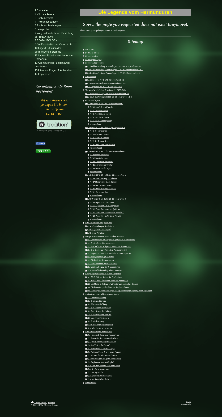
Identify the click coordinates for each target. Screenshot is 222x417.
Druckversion (40, 402)
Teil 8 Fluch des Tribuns (99, 137)
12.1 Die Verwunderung (96, 297)
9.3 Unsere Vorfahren (96, 233)
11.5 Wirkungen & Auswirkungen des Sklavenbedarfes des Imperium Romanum (119, 290)
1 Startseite (89, 49)
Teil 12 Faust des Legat (99, 158)
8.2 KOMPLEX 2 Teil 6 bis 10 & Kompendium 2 (106, 127)
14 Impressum (90, 382)
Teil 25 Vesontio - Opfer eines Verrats (105, 216)
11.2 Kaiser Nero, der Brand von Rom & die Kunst (107, 280)
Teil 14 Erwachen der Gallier (101, 165)
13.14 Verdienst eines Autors (98, 379)
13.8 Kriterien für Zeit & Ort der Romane (104, 358)
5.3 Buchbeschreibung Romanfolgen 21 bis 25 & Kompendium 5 (113, 73)
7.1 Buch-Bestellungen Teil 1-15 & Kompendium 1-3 (108, 93)
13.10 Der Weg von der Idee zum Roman (103, 365)
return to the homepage (115, 30)
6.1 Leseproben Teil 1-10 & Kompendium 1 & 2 (105, 80)
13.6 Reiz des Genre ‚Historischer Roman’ (104, 352)
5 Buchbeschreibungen (94, 63)
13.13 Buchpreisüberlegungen (99, 375)
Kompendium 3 (96, 171)
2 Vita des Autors (92, 53)
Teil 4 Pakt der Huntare (99, 117)
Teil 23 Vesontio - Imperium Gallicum (105, 209)
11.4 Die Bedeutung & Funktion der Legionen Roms (108, 287)
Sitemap (51, 402)
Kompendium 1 (96, 124)
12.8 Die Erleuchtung (95, 321)
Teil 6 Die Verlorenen (98, 131)
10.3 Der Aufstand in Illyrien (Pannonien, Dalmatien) (109, 246)
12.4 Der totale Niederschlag (99, 307)
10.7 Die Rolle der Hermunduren (100, 260)
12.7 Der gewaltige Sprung (98, 318)
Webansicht (186, 404)
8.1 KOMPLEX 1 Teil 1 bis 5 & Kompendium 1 (105, 103)
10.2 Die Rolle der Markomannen (100, 243)
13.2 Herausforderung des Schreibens (102, 338)
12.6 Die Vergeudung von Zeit (99, 314)
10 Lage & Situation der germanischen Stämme (104, 236)
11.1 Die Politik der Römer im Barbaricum (104, 277)
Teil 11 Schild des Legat (99, 154)
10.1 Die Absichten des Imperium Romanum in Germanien (111, 239)
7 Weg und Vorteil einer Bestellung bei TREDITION (105, 90)
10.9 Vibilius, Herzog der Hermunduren (103, 267)
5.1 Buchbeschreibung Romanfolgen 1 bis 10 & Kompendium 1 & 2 (114, 66)
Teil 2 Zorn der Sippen (99, 110)
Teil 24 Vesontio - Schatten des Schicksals (107, 212)
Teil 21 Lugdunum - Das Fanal (102, 202)
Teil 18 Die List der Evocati (101, 185)
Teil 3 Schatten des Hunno (100, 114)
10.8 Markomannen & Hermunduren (102, 263)
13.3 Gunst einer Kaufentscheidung (101, 341)
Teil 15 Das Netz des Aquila (101, 168)
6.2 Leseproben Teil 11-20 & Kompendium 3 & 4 (106, 83)
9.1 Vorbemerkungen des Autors (100, 226)
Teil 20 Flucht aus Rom (99, 192)
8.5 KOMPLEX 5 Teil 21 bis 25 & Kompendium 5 (106, 199)
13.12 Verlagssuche (95, 372)
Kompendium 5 (96, 219)
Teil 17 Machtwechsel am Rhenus (103, 182)
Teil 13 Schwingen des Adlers (101, 161)
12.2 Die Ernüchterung (96, 301)
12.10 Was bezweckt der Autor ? (100, 328)
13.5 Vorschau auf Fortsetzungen (100, 348)
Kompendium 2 (96, 148)
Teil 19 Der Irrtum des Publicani (103, 188)
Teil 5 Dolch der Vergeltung (101, 120)
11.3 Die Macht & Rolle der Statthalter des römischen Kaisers (112, 284)
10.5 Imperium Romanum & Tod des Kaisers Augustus (109, 253)
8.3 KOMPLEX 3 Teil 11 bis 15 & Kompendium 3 (106, 151)
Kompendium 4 (96, 195)
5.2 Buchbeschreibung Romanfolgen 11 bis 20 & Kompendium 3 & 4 (115, 69)
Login (188, 402)
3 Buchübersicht (91, 56)
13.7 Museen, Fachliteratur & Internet (102, 355)
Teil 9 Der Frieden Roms (99, 141)
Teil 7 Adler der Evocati (99, 134)
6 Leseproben (90, 76)
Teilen (42, 143)
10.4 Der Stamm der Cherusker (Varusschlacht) (107, 250)
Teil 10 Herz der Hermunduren (102, 144)
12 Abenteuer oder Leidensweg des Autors (102, 294)
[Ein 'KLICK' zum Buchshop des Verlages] (54, 124)
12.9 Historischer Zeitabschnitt (100, 324)
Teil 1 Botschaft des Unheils (101, 107)
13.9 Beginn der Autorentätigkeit (100, 362)
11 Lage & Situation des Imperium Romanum (103, 273)
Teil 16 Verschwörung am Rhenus (103, 178)
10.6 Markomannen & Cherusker (100, 256)
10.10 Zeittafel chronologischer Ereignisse (104, 270)
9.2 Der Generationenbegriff (99, 229)
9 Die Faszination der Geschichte (98, 222)
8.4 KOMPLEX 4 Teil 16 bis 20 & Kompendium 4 (106, 175)
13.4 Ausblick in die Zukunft (98, 345)
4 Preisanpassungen (93, 59)
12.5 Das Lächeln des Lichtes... (99, 311)
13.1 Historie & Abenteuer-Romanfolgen (103, 335)
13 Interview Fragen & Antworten (98, 331)
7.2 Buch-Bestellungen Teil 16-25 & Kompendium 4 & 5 (109, 97)
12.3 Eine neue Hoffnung (97, 304)
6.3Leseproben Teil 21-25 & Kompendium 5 (104, 86)
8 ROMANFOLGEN (92, 100)
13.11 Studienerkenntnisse (98, 369)
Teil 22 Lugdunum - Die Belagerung (104, 205)
